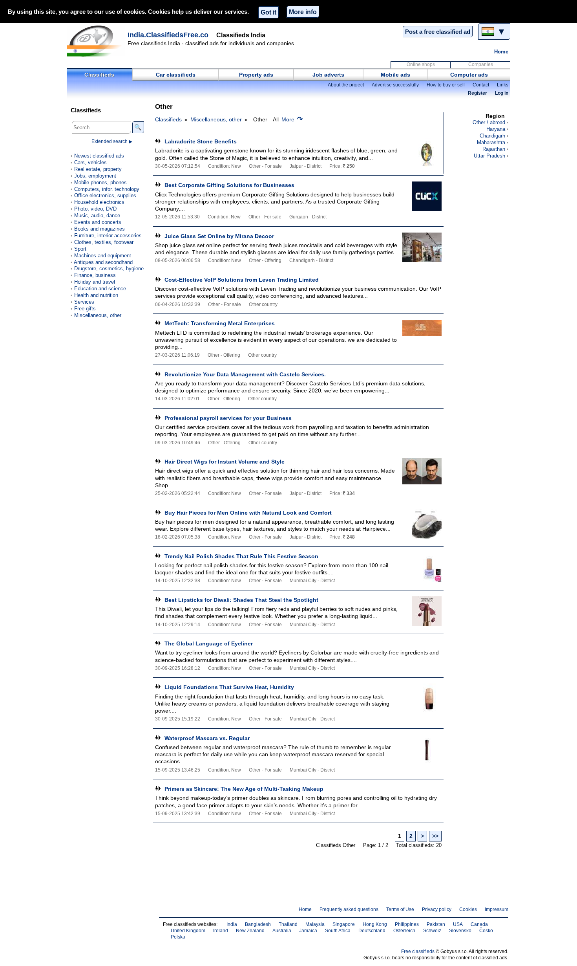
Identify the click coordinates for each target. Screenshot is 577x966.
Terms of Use (400, 909)
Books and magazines (99, 229)
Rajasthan (493, 149)
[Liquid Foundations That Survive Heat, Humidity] (422, 698)
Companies (480, 64)
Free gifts (85, 309)
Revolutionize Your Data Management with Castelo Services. (245, 374)
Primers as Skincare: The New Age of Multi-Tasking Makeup (243, 789)
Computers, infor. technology (106, 189)
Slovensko (460, 930)
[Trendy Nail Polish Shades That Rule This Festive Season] (422, 567)
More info (303, 11)
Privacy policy (436, 909)
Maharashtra (491, 142)
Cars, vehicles (90, 162)
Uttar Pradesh (489, 156)
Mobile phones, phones (100, 182)
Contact (481, 85)
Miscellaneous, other (216, 119)
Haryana (495, 129)
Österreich (404, 930)
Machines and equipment (102, 255)
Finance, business (95, 275)
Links (502, 85)
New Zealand (250, 930)
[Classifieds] (96, 41)
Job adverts (328, 74)
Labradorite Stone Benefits (200, 141)
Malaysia (315, 924)
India (231, 924)
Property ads (256, 74)
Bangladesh (258, 924)
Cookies (468, 909)
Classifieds (99, 74)
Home (501, 52)
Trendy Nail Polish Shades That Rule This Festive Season (241, 556)
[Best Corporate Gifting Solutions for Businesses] (422, 196)
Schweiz (432, 930)
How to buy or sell (446, 85)
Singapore (343, 924)
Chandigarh (492, 136)
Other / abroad (489, 122)
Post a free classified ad (437, 31)
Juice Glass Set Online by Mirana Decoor (219, 236)
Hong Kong (375, 924)
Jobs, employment (95, 176)
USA (458, 924)
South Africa (338, 930)
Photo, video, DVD (95, 209)
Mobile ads (395, 74)
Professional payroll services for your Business (228, 418)
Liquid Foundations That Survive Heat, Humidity (229, 687)
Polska (178, 937)
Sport (80, 249)
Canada (479, 924)
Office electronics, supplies (105, 195)
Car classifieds (175, 74)
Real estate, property (98, 169)
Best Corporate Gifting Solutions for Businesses (229, 185)
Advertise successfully (395, 85)
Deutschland (371, 930)
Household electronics (99, 202)
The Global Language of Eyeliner (208, 643)
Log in (501, 93)
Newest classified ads (99, 156)
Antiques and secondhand (103, 262)
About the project (346, 85)
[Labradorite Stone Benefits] (422, 152)
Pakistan (436, 924)
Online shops (421, 64)
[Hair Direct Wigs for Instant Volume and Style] (422, 473)
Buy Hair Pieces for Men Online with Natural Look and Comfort (248, 513)
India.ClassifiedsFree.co (168, 35)
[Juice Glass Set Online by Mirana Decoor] (422, 247)
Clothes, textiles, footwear (103, 242)
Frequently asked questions (349, 909)
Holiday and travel (94, 282)
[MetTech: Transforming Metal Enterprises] (422, 334)
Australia (281, 930)
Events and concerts (97, 222)
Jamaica (308, 930)
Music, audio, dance (97, 215)
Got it (268, 12)
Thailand (288, 924)
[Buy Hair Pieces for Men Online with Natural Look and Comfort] (422, 524)
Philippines (407, 924)
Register (477, 93)
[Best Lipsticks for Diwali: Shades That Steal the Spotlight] (422, 611)
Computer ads (469, 74)
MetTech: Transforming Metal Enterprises (219, 323)
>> (435, 836)
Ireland (220, 930)
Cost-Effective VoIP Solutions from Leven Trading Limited (241, 280)
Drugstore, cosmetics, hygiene (109, 268)
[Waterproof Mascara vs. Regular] (422, 749)
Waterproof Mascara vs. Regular (207, 738)
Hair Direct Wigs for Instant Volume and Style (224, 461)
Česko (486, 930)
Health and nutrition (96, 295)
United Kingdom (188, 930)
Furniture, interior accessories (108, 235)
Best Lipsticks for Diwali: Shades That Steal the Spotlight (241, 600)
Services (84, 302)
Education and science (100, 288)
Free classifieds (418, 951)
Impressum (496, 909)
